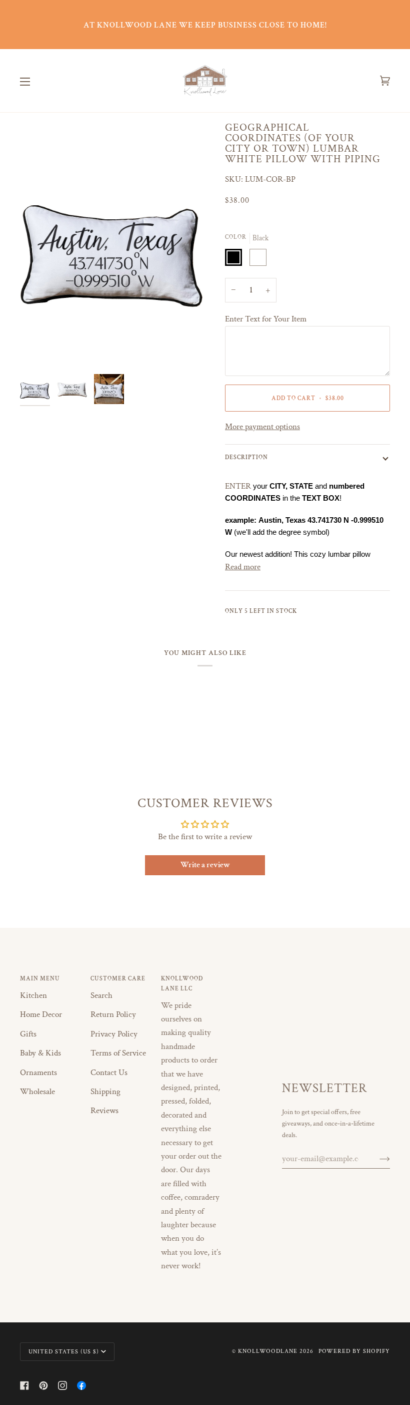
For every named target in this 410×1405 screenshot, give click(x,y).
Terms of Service (118, 1053)
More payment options (262, 426)
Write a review (205, 865)
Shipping (105, 1091)
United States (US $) (63, 1351)
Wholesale (37, 1091)
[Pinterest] (43, 1385)
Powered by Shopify (354, 1351)
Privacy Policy (114, 1033)
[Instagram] (62, 1385)
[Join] (377, 1159)
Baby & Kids (40, 1053)
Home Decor (41, 1014)
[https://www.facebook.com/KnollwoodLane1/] (81, 1385)
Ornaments (38, 1072)
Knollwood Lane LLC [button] (182, 983)
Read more (242, 566)
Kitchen (33, 995)
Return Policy (113, 1014)
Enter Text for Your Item (265, 318)
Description (246, 457)
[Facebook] (24, 1385)
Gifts (28, 1033)
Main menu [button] (40, 978)
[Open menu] (35, 81)
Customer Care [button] (118, 978)
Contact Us (109, 1072)
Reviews (104, 1110)
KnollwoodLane (268, 1351)
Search (101, 995)
